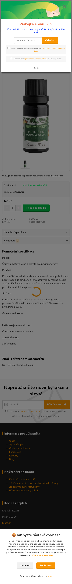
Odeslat (50, 40)
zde (50, 576)
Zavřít (36, 68)
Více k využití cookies (42, 555)
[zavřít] (64, 7)
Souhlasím (46, 565)
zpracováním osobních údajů (35, 59)
